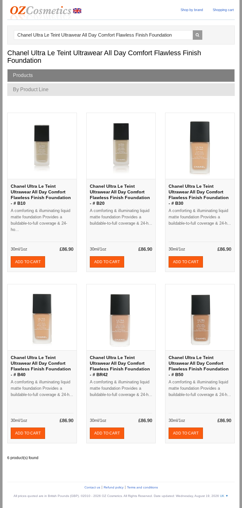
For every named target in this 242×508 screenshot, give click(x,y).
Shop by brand (192, 10)
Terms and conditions (142, 487)
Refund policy (114, 487)
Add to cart (28, 262)
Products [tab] (23, 75)
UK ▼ (224, 496)
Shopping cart (223, 10)
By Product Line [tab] (31, 89)
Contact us (92, 487)
